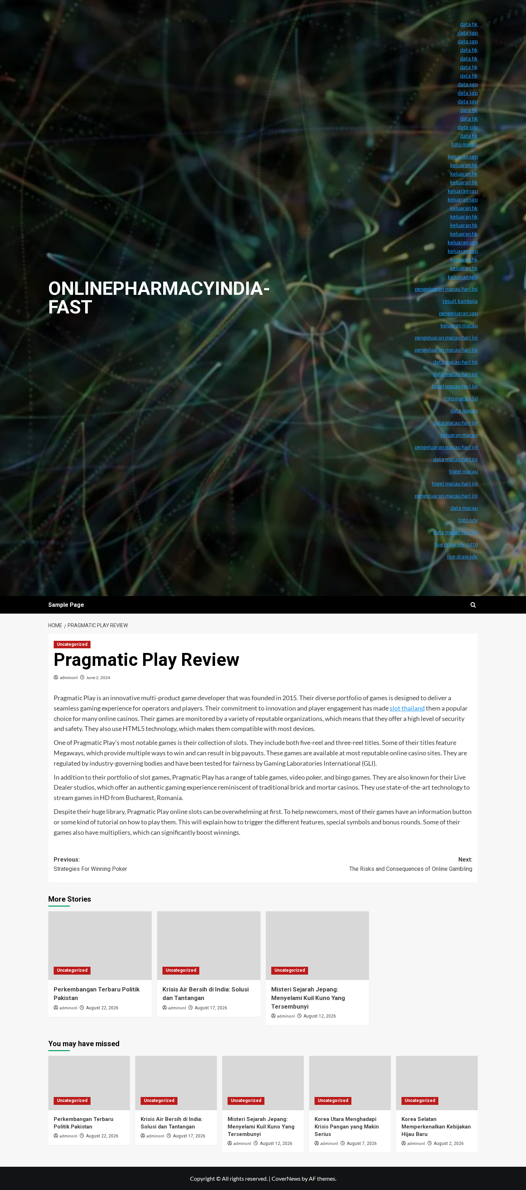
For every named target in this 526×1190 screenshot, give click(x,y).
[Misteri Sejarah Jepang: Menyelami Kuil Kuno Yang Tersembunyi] (317, 945)
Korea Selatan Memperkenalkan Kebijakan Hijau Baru (436, 1126)
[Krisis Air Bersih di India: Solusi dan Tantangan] (208, 945)
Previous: (90, 864)
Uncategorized (72, 644)
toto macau (464, 144)
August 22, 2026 (102, 1007)
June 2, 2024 (98, 677)
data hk (469, 24)
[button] (473, 605)
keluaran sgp (463, 242)
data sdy (468, 127)
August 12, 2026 (319, 1016)
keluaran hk (464, 225)
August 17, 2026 (211, 1007)
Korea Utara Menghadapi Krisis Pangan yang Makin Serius (347, 1126)
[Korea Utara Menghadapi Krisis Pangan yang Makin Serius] (350, 1083)
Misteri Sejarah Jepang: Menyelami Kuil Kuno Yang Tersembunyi (308, 998)
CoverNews (286, 1178)
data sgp (468, 32)
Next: (410, 864)
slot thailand (407, 708)
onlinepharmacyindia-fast (159, 298)
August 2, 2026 (449, 1143)
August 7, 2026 (362, 1143)
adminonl (69, 677)
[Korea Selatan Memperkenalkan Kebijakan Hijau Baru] (437, 1083)
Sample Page (66, 604)
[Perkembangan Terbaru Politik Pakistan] (100, 945)
